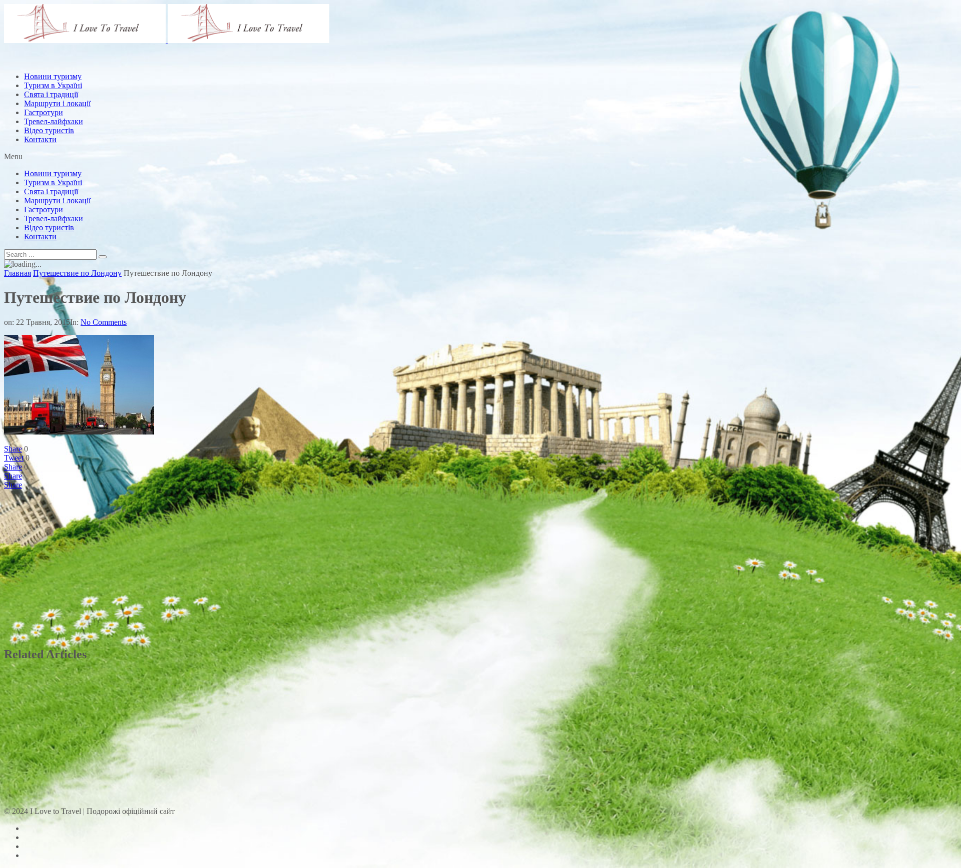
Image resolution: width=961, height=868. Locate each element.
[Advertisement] (186, 86)
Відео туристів (49, 130)
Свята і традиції (51, 191)
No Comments (104, 322)
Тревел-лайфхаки (53, 121)
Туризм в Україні (53, 182)
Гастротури (43, 112)
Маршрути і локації (57, 200)
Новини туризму (53, 173)
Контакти (40, 139)
